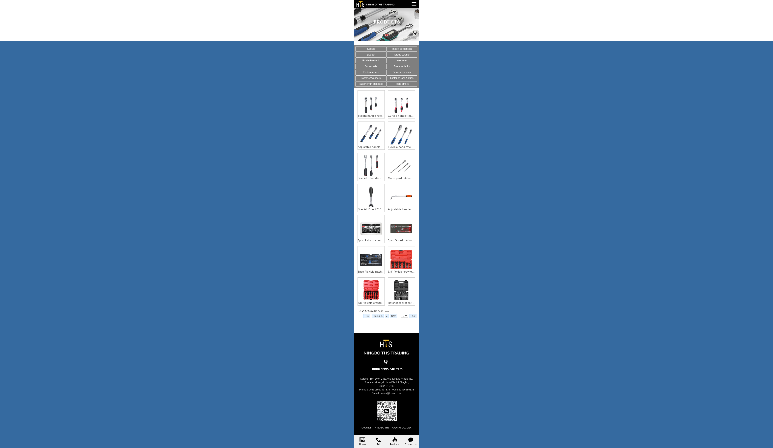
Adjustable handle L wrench (401, 209)
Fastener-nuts (370, 72)
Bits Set (371, 54)
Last (413, 316)
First (367, 316)
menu (414, 4)
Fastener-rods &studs (401, 78)
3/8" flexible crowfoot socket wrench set (401, 271)
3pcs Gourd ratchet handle (401, 240)
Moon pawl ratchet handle (401, 178)
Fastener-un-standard (371, 83)
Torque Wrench (402, 54)
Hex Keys (402, 60)
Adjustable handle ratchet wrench (371, 146)
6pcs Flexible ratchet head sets (371, 271)
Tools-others (402, 83)
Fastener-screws (402, 72)
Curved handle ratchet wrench (401, 115)
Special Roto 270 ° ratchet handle (371, 209)
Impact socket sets (402, 48)
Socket (371, 48)
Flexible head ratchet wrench (401, 146)
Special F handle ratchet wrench (371, 178)
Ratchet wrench (370, 60)
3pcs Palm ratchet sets (371, 240)
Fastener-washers (371, 78)
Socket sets (371, 66)
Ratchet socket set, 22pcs (401, 302)
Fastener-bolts (402, 66)
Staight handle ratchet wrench (371, 115)
